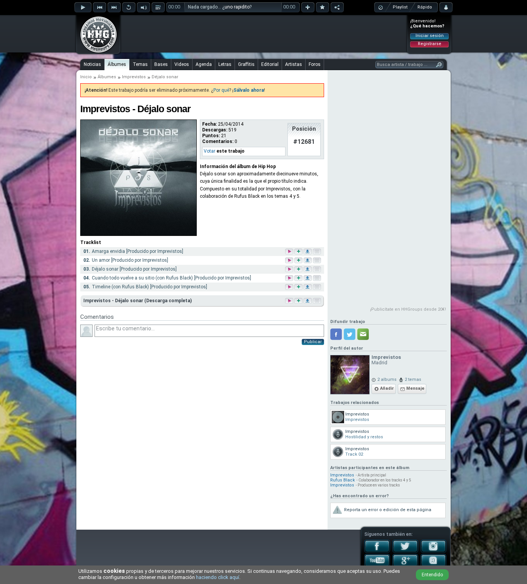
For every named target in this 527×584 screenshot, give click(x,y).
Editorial (270, 64)
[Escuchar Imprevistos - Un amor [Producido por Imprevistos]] (289, 260)
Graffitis (246, 64)
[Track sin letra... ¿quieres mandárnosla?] (317, 252)
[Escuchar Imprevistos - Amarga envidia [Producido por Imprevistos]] (289, 252)
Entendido (432, 574)
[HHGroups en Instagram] (433, 551)
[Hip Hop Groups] (96, 52)
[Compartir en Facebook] (336, 334)
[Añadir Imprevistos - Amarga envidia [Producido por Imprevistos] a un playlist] (299, 252)
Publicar (313, 341)
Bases (161, 64)
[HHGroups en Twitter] (405, 551)
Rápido (424, 7)
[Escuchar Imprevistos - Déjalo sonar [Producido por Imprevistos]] (289, 269)
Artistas (293, 64)
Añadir (387, 388)
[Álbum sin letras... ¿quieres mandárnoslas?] (316, 301)
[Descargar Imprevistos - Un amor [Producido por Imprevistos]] (308, 260)
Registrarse (429, 43)
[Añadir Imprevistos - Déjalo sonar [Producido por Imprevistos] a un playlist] (299, 269)
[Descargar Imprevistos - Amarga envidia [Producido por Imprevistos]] (308, 252)
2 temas (413, 379)
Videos (181, 64)
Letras (224, 64)
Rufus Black (342, 480)
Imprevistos (134, 76)
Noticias (92, 64)
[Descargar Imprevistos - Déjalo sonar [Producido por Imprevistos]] (308, 269)
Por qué (221, 90)
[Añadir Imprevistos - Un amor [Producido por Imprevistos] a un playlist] (299, 260)
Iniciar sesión (430, 35)
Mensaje (415, 388)
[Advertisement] (263, 33)
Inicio (86, 76)
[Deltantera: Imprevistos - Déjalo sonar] (138, 234)
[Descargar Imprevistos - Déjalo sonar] (307, 301)
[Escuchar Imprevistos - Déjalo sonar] (288, 301)
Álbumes (117, 64)
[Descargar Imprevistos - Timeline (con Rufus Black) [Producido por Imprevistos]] (308, 287)
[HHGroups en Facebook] (377, 551)
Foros (315, 64)
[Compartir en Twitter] (349, 334)
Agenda (204, 64)
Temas (140, 64)
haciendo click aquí (217, 577)
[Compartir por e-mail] (363, 334)
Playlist (400, 7)
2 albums (387, 379)
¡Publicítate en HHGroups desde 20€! (408, 309)
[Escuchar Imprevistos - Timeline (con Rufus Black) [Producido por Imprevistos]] (289, 287)
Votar (209, 151)
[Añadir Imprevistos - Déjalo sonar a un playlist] (297, 301)
